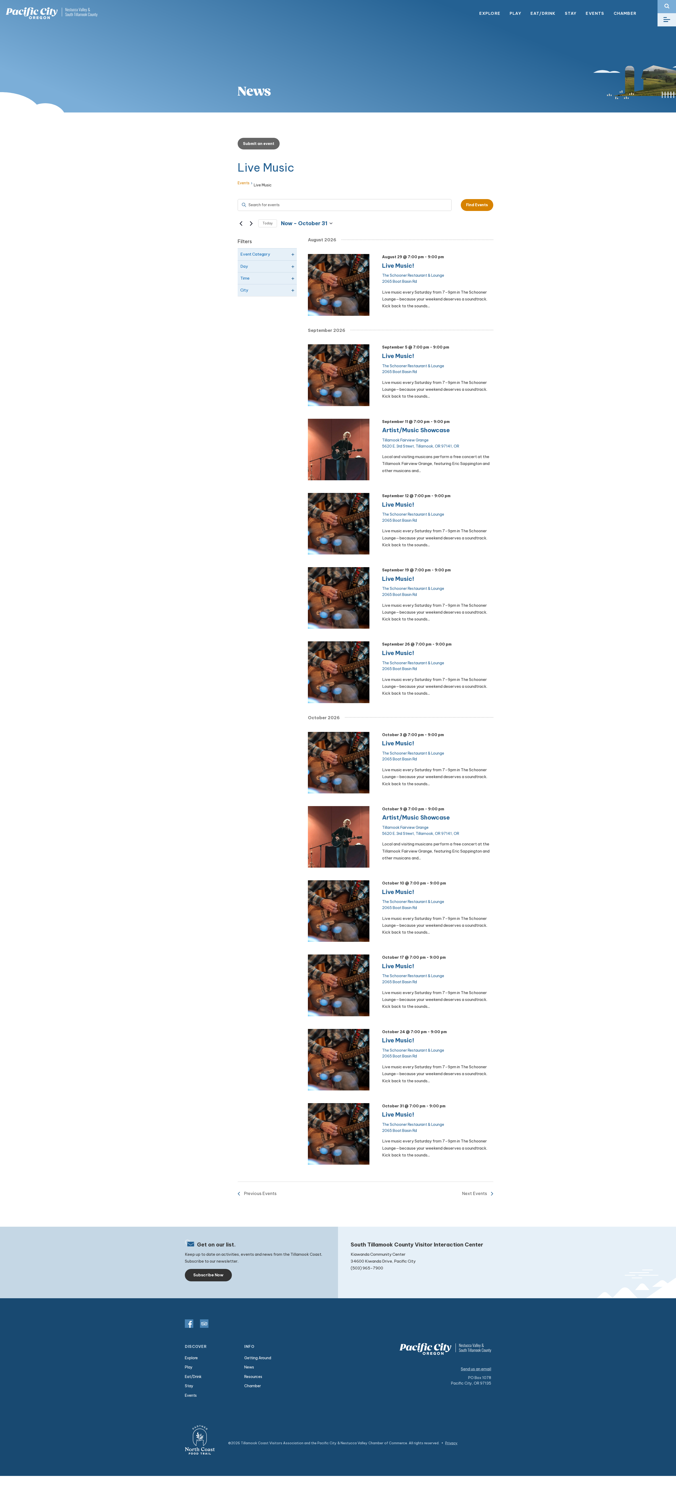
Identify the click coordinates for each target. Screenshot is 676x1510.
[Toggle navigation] (667, 19)
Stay (571, 13)
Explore (489, 13)
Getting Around (257, 1358)
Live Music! (398, 265)
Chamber (625, 13)
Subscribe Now (208, 1274)
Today (267, 223)
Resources (253, 1376)
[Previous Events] (241, 223)
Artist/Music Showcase (416, 430)
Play (515, 13)
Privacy (451, 1443)
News (249, 1367)
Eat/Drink (543, 13)
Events (595, 13)
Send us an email (476, 1368)
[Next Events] (251, 223)
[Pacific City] (51, 13)
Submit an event (258, 143)
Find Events (477, 205)
